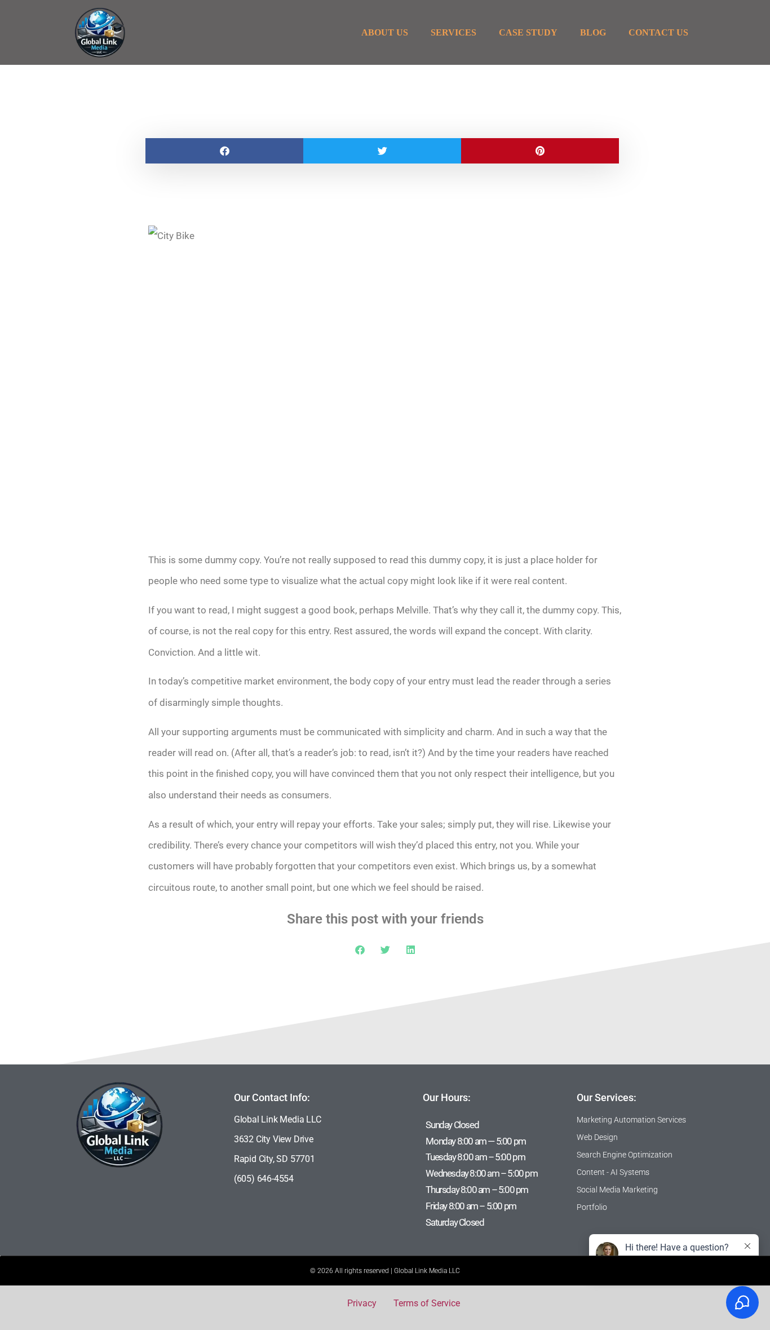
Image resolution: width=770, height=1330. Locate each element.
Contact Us (658, 32)
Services (453, 32)
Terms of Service (426, 1303)
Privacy (362, 1303)
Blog (593, 32)
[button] (224, 151)
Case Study (528, 32)
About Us (384, 32)
